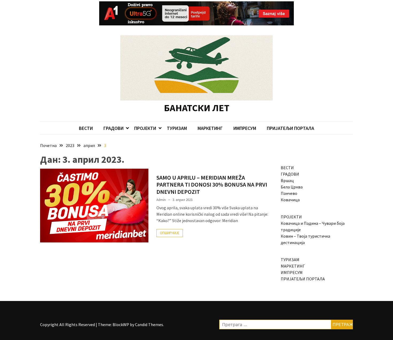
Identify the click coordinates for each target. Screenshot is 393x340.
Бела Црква (292, 187)
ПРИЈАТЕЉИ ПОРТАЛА (290, 128)
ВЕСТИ (86, 128)
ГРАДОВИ (113, 128)
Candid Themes (149, 324)
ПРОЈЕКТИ (145, 128)
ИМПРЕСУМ (244, 128)
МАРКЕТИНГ (210, 128)
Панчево (289, 193)
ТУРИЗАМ (177, 128)
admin (161, 200)
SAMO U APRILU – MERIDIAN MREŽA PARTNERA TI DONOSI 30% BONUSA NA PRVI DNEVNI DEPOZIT (211, 184)
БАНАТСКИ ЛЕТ (196, 108)
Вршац (287, 180)
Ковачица (290, 199)
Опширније (169, 233)
